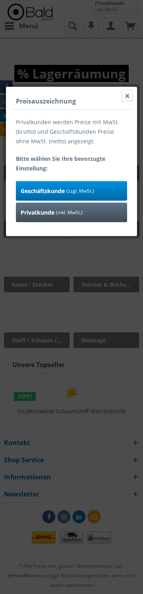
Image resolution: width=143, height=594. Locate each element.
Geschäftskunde (57, 191)
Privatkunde (52, 212)
